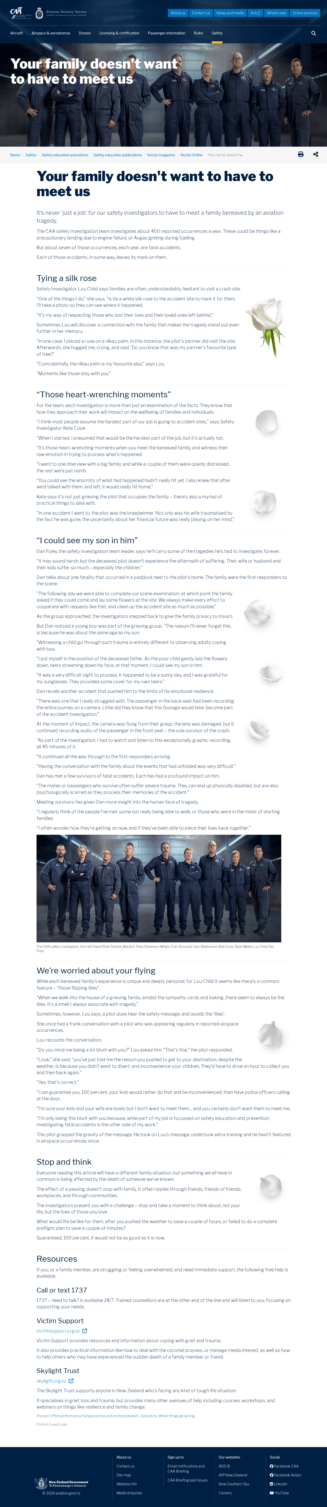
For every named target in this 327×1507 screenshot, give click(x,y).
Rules (198, 33)
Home (15, 155)
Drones (85, 33)
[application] (317, 155)
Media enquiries (129, 1493)
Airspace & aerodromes (50, 33)
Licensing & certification (119, 33)
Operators (148, 1416)
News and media (230, 13)
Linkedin (280, 1484)
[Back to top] (313, 1493)
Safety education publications (118, 155)
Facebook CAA (286, 1466)
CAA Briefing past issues (188, 1480)
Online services (305, 13)
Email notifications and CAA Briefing (186, 1468)
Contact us (201, 13)
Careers (225, 1493)
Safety (217, 33)
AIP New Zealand (233, 1475)
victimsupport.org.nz (62, 1331)
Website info (126, 1484)
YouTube (281, 1493)
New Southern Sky (234, 1484)
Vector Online (191, 155)
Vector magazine (161, 155)
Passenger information (166, 33)
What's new (276, 13)
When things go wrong (176, 1416)
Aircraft (16, 33)
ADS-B (224, 1466)
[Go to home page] (48, 12)
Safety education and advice (65, 155)
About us (178, 13)
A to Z (255, 13)
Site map (123, 1475)
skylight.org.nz (55, 1381)
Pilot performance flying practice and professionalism (95, 1416)
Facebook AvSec (287, 1475)
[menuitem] (178, 13)
